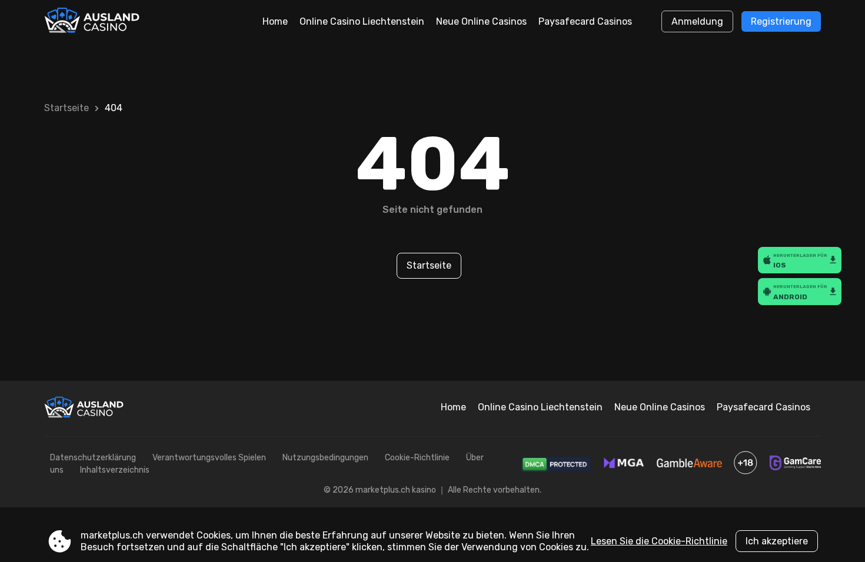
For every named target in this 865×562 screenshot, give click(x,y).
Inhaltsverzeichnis (114, 470)
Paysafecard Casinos (585, 21)
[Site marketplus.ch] (93, 22)
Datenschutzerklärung (93, 458)
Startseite (66, 107)
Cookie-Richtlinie (417, 458)
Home (275, 21)
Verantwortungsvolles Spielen (209, 458)
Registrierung (781, 21)
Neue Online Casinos (481, 21)
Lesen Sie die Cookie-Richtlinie (659, 541)
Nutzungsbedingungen (325, 458)
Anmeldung (697, 21)
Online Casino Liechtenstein (362, 21)
